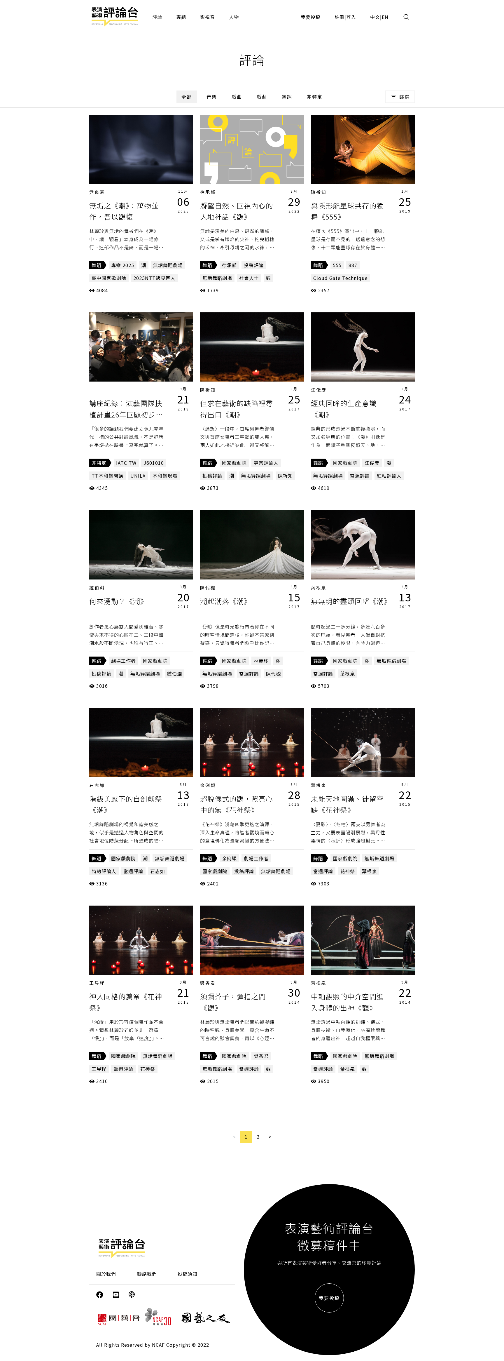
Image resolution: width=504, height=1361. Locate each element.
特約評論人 (104, 871)
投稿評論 (254, 265)
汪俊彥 (319, 390)
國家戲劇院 (234, 462)
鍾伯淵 (97, 587)
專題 (181, 16)
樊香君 (208, 983)
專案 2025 (122, 265)
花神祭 (347, 871)
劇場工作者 (123, 660)
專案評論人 (266, 462)
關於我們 (106, 1273)
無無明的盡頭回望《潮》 (351, 601)
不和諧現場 (165, 475)
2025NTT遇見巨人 (154, 277)
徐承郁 (208, 192)
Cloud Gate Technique (340, 277)
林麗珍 (261, 660)
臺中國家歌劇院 (109, 277)
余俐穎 (208, 785)
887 (353, 265)
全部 (186, 96)
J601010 (154, 462)
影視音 (207, 16)
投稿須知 (187, 1273)
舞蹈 (287, 96)
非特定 (315, 96)
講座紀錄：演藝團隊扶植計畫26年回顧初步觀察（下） (126, 414)
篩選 (404, 96)
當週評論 (360, 475)
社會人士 (249, 277)
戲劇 (262, 96)
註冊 (339, 16)
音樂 (211, 96)
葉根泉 (319, 587)
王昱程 (97, 983)
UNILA (138, 475)
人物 (234, 16)
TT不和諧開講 (107, 475)
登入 (351, 16)
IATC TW (126, 462)
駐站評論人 (389, 475)
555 (337, 265)
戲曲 (237, 96)
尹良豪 (97, 192)
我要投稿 (311, 16)
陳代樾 (208, 587)
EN (385, 16)
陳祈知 (319, 192)
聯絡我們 (147, 1273)
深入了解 (141, 149)
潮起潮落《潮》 (225, 601)
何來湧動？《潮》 (118, 601)
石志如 (97, 785)
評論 (157, 16)
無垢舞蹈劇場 (168, 265)
